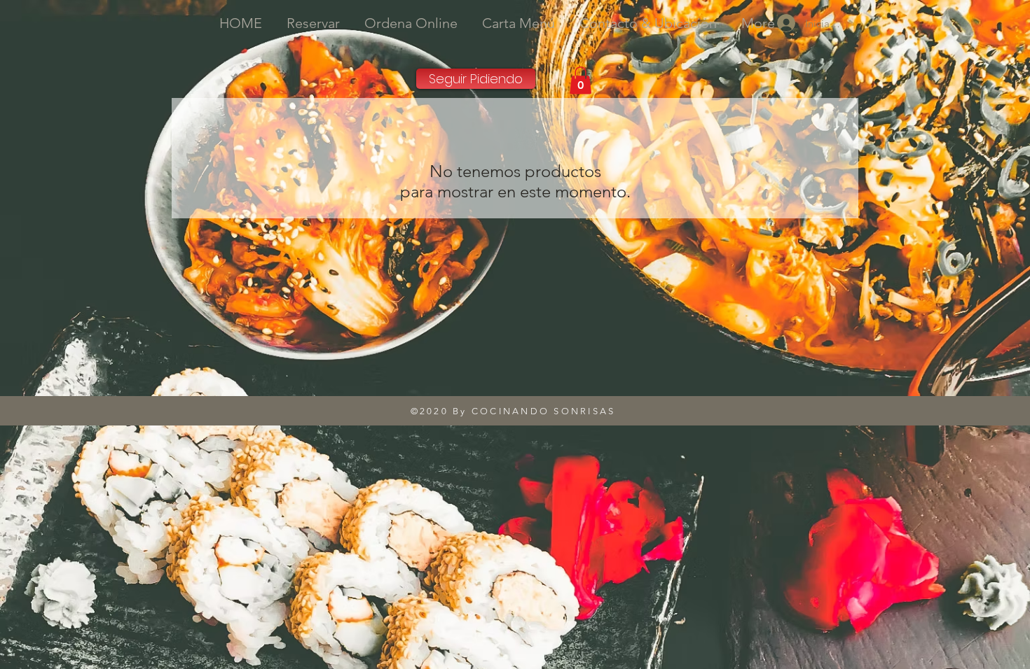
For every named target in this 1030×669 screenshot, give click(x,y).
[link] (580, 80)
